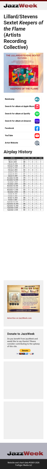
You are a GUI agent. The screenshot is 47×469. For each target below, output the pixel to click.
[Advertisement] (23, 380)
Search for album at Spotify (17, 113)
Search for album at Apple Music (20, 106)
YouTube (9, 135)
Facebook (9, 128)
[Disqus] (23, 246)
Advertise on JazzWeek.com (19, 318)
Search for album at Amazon (18, 121)
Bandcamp (9, 99)
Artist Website (11, 143)
